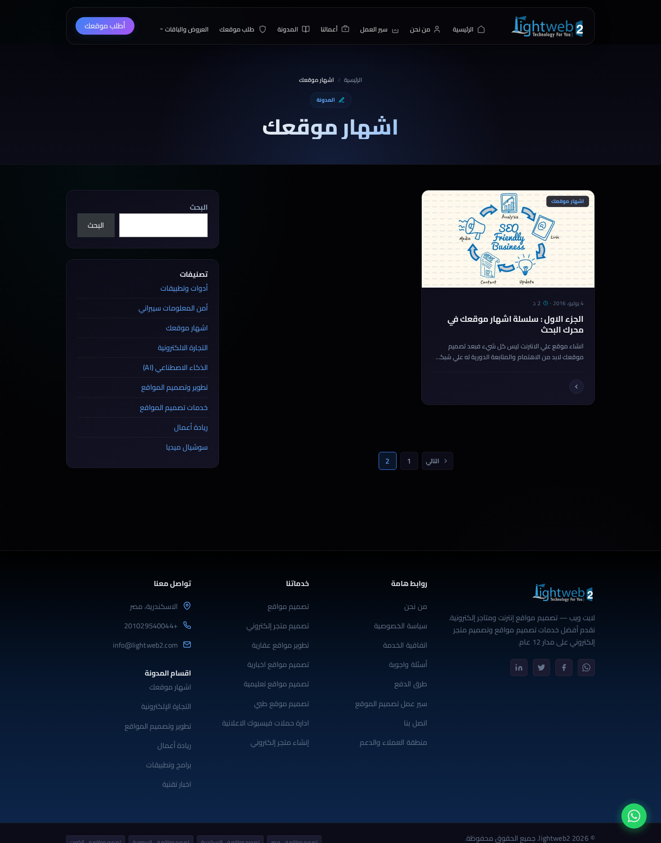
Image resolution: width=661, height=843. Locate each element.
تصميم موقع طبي (281, 703)
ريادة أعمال (191, 427)
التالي (432, 461)
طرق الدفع (410, 683)
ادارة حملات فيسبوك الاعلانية (265, 723)
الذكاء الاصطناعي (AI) (175, 367)
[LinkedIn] (518, 667)
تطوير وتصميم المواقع (174, 387)
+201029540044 (151, 626)
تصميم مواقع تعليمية (276, 683)
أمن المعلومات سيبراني (173, 308)
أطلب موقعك (105, 25)
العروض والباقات (187, 29)
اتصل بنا (415, 723)
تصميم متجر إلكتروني (277, 625)
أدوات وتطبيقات (184, 288)
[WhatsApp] (586, 667)
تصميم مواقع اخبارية (278, 664)
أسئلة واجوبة (408, 664)
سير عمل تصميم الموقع (391, 703)
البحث (199, 207)
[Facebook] (563, 667)
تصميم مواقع (288, 606)
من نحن (415, 606)
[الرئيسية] (546, 26)
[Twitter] (541, 667)
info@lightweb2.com (145, 645)
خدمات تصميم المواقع (174, 407)
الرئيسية (353, 80)
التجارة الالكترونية (183, 347)
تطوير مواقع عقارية (280, 645)
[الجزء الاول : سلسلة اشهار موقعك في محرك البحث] (576, 386)
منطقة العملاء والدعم (393, 742)
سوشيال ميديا (187, 447)
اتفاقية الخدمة (405, 645)
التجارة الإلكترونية (166, 706)
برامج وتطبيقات (168, 764)
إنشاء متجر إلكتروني (279, 742)
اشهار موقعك (187, 327)
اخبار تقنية (176, 784)
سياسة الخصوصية (400, 625)
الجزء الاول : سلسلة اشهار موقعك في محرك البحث (515, 324)
